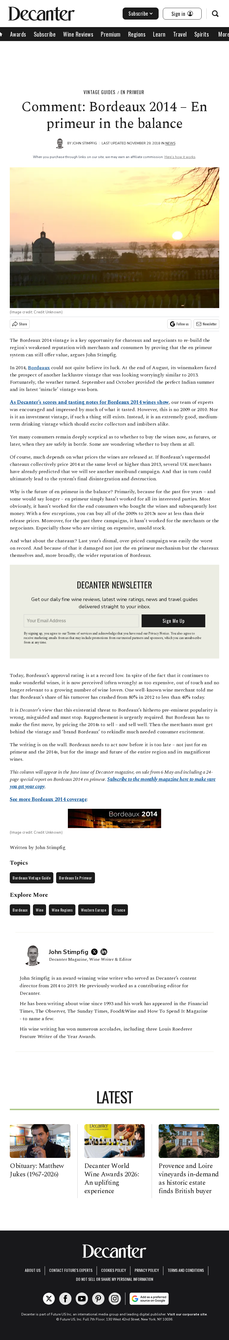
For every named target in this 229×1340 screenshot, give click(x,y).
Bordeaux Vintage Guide (32, 878)
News (170, 143)
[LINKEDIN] (105, 951)
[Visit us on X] (49, 1299)
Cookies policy (113, 1270)
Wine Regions (62, 910)
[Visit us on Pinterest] (98, 1299)
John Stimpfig (84, 143)
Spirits (201, 34)
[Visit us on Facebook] (65, 1299)
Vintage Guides (99, 92)
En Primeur (132, 92)
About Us (32, 1270)
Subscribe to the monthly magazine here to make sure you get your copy (113, 783)
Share (23, 323)
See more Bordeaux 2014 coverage (48, 799)
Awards (18, 34)
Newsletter (210, 323)
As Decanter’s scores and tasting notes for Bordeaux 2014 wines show (89, 402)
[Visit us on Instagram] (115, 1299)
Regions (137, 34)
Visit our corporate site (187, 1314)
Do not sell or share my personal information (114, 1279)
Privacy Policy (147, 1270)
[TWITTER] (96, 951)
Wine (39, 910)
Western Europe (93, 910)
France (120, 910)
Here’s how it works (179, 157)
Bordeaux (20, 910)
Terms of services (79, 633)
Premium (111, 34)
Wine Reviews (78, 34)
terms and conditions (186, 1270)
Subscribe (138, 13)
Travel (180, 34)
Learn (159, 34)
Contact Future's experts (70, 1270)
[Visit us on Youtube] (82, 1299)
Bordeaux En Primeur (75, 878)
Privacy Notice (158, 633)
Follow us (182, 323)
